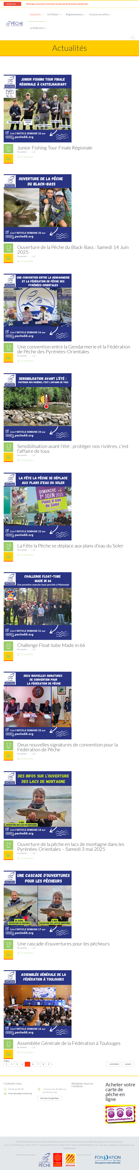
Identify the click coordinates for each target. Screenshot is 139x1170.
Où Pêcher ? (53, 14)
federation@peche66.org (20, 1093)
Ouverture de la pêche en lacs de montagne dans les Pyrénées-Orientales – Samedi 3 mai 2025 (70, 846)
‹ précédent (114, 1064)
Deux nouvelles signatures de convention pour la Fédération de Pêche (67, 747)
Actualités (35, 14)
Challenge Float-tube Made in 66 (51, 645)
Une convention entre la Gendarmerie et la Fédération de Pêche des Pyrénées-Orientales (73, 349)
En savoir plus (26, 156)
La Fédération (37, 27)
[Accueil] (14, 24)
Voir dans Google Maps (49, 1098)
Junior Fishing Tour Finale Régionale (54, 148)
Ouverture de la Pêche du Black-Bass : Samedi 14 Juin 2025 (73, 249)
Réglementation (74, 14)
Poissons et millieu (99, 14)
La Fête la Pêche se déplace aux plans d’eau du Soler (70, 546)
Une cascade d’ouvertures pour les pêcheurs (63, 944)
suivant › (128, 1064)
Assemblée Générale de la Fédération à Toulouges (69, 1043)
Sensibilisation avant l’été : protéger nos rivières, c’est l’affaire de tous (73, 448)
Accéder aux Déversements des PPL (42, 4)
